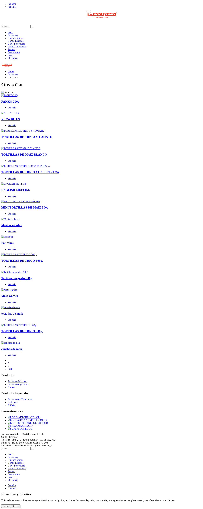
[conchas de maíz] (10, 342)
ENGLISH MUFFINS (15, 190)
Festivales (12, 402)
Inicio (10, 32)
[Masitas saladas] (10, 219)
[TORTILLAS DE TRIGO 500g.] (19, 254)
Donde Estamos (15, 40)
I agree (6, 506)
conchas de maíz (11, 349)
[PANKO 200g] (9, 95)
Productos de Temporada (20, 399)
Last (10, 369)
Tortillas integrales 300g (16, 278)
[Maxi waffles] (9, 289)
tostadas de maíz (12, 313)
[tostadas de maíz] (10, 307)
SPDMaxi (13, 58)
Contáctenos (14, 52)
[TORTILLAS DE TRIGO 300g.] (19, 325)
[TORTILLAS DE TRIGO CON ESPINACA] (25, 166)
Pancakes (7, 243)
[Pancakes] (7, 236)
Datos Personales (16, 43)
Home (11, 71)
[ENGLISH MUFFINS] (14, 183)
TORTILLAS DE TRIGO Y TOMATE (26, 136)
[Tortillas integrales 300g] (14, 272)
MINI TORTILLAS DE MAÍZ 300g (24, 207)
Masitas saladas (11, 225)
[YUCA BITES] (10, 113)
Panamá (12, 6)
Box (10, 55)
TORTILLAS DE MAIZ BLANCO (24, 154)
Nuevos (11, 405)
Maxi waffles (9, 295)
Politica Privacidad (17, 46)
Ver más (12, 107)
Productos (13, 35)
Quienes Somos (15, 38)
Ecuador (12, 4)
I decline (15, 506)
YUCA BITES (10, 119)
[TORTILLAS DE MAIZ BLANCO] (20, 148)
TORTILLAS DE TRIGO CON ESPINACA (30, 172)
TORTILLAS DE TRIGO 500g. (22, 260)
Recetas (11, 49)
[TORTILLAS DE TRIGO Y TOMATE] (22, 130)
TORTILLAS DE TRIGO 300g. (22, 331)
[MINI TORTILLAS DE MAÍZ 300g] (21, 201)
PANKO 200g (10, 101)
